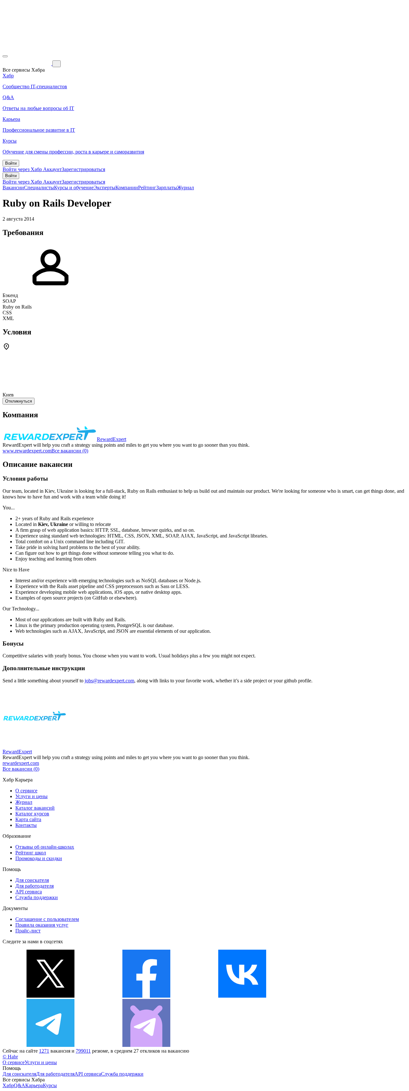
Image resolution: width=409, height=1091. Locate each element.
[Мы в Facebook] (146, 996)
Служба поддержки (36, 897)
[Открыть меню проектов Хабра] (5, 56)
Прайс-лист (28, 930)
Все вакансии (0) (69, 450)
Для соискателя (32, 880)
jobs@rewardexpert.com (109, 680)
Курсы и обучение (74, 187)
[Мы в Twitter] (50, 996)
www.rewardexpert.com (27, 450)
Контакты (26, 825)
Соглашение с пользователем (47, 919)
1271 (44, 1051)
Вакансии (13, 187)
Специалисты (39, 187)
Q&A (19, 1085)
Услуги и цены (31, 796)
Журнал (185, 187)
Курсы (50, 1085)
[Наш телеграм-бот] (146, 1045)
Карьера (34, 1085)
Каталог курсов (32, 813)
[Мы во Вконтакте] (242, 996)
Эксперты (104, 187)
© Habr (10, 1056)
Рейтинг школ (30, 852)
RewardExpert (111, 439)
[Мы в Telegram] (50, 1045)
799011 (83, 1051)
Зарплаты (166, 187)
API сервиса (28, 891)
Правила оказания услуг (41, 925)
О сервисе (26, 790)
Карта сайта (28, 819)
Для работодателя (34, 886)
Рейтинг (147, 187)
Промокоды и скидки (38, 858)
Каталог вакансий (35, 808)
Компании (126, 187)
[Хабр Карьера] (27, 63)
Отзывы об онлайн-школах (44, 847)
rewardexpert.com (21, 763)
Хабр (8, 1085)
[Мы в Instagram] (338, 996)
